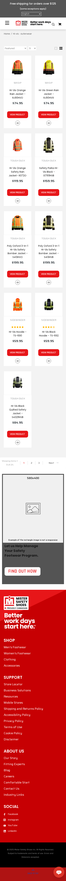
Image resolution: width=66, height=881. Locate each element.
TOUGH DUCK (17, 160)
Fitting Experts (14, 764)
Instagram (13, 820)
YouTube (12, 825)
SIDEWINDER (17, 320)
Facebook (13, 814)
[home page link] (33, 23)
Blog (7, 770)
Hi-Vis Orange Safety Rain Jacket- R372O (17, 171)
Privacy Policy (13, 721)
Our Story (11, 758)
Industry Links (14, 794)
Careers (9, 776)
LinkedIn (12, 831)
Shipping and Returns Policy (23, 708)
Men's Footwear (15, 647)
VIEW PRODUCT (17, 114)
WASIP (17, 82)
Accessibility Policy (17, 714)
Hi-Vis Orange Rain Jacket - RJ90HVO (17, 94)
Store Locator (13, 684)
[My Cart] (60, 24)
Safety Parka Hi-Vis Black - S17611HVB (48, 171)
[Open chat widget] (58, 872)
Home (7, 34)
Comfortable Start (17, 782)
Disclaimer (11, 739)
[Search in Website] (53, 24)
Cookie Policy (13, 733)
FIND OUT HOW (22, 571)
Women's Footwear (17, 653)
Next (51, 463)
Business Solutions (17, 690)
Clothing (10, 659)
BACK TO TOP (33, 873)
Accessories (12, 665)
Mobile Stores (13, 702)
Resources (11, 696)
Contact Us (11, 788)
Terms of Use (13, 727)
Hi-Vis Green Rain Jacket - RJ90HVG (49, 94)
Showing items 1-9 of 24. (10, 462)
